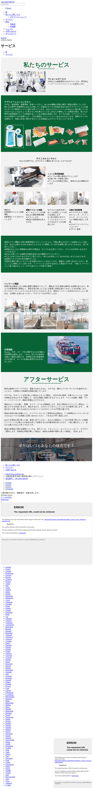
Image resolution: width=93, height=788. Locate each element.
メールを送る (6, 497)
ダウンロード (10, 34)
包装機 (12, 27)
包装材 (12, 24)
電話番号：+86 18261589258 (16, 479)
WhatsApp (5, 500)
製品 (7, 22)
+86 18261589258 (7, 2)
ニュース (9, 29)
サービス (9, 19)
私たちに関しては (12, 15)
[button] (46, 455)
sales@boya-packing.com (14, 474)
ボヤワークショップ (18, 17)
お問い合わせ (10, 31)
